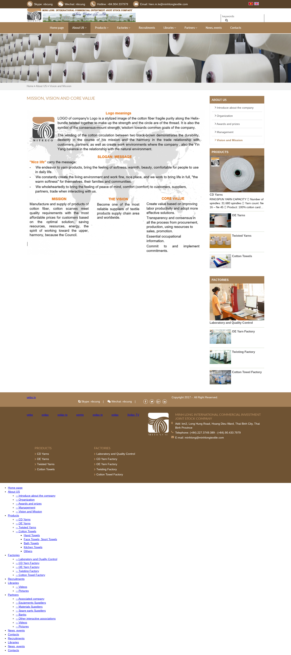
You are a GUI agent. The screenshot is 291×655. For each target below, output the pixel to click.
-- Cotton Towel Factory (30, 574)
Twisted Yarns (241, 235)
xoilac (45, 414)
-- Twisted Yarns (26, 527)
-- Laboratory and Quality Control (36, 559)
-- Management (25, 507)
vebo (30, 414)
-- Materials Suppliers (29, 606)
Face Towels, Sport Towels (40, 539)
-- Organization (25, 499)
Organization (224, 115)
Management (224, 132)
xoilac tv (62, 414)
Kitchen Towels (33, 547)
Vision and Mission (60, 86)
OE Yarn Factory (243, 331)
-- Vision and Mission (29, 511)
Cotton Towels (242, 256)
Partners (189, 27)
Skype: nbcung (90, 401)
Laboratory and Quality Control (231, 322)
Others (28, 551)
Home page (57, 27)
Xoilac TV (133, 414)
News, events (214, 27)
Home (30, 86)
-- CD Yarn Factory (27, 563)
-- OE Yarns (23, 523)
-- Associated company (30, 598)
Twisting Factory (243, 351)
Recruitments (147, 27)
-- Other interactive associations (36, 618)
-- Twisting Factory (27, 571)
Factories (122, 27)
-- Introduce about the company (35, 495)
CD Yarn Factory (106, 459)
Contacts (235, 27)
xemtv (80, 414)
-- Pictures (22, 590)
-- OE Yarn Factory (27, 567)
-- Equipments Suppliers (31, 602)
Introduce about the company (235, 107)
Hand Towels (32, 535)
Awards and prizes (228, 123)
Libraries (169, 27)
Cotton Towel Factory (247, 372)
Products (101, 27)
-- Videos (21, 586)
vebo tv (31, 397)
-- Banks (21, 614)
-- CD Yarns (23, 519)
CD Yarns (216, 194)
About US (78, 27)
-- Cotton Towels (26, 531)
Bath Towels (31, 543)
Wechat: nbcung (121, 401)
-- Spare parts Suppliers (31, 610)
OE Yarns (238, 215)
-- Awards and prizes (29, 503)
